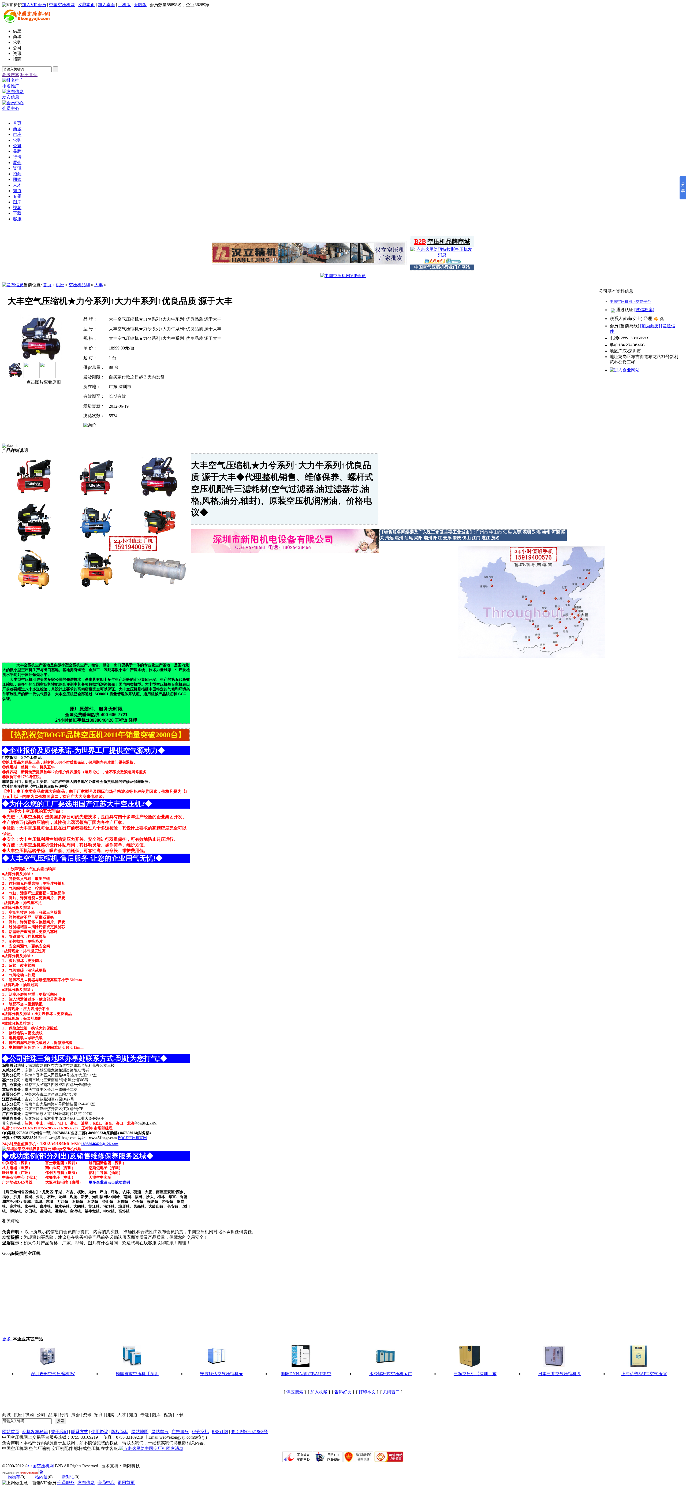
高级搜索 (10, 74)
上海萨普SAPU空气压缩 (644, 1373)
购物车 (14, 1477)
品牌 (52, 1414)
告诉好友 (343, 1392)
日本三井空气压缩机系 (559, 1373)
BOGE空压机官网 (132, 1138)
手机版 (124, 4)
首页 (47, 284)
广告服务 (180, 1431)
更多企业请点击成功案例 (109, 1182)
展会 (75, 1414)
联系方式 (79, 1431)
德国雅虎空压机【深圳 (137, 1373)
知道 (133, 1414)
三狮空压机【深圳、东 (475, 1373)
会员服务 (65, 1482)
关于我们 (59, 1431)
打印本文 (367, 1392)
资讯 (87, 1414)
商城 (6, 1414)
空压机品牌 (79, 284)
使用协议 (99, 1431)
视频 (167, 1414)
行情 (64, 1414)
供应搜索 (294, 1392)
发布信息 (86, 1482)
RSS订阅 (220, 1431)
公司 (41, 1414)
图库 (156, 1414)
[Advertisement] (68, 1293)
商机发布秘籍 (35, 1431)
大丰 (98, 284)
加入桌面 (106, 4)
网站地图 (139, 1431)
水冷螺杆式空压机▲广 (390, 1373)
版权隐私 (119, 1431)
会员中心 (106, 1482)
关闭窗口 (391, 1392)
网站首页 (10, 1431)
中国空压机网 (62, 4)
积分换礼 (200, 1431)
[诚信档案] (644, 309)
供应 (60, 284)
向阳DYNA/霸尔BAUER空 (306, 1373)
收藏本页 (86, 4)
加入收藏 (318, 1392)
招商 (98, 1414)
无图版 (140, 4)
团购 (110, 1414)
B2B (420, 241)
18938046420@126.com (99, 1144)
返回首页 (126, 1482)
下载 (179, 1414)
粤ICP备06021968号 (249, 1431)
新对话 (68, 1477)
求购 (29, 1414)
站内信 (41, 1477)
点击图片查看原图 (43, 382)
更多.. (7, 1339)
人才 (121, 1414)
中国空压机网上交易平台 (630, 302)
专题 (144, 1414)
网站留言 (160, 1431)
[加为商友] (650, 325)
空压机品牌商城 (448, 241)
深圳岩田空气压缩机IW (53, 1373)
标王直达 (29, 74)
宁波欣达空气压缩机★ (221, 1373)
